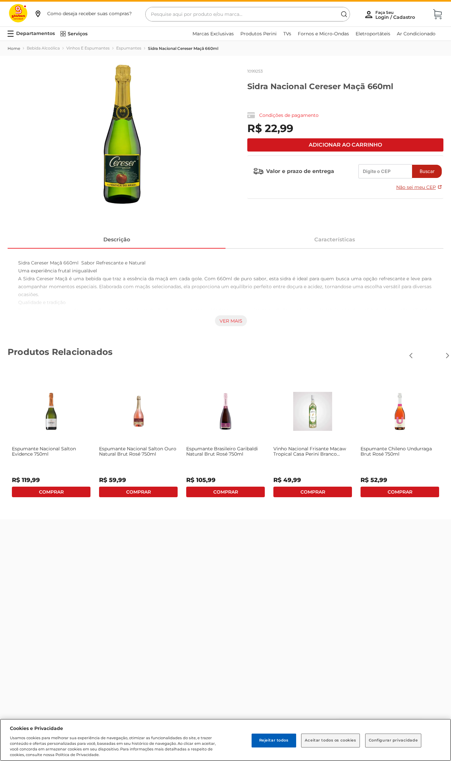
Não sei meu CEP (416, 187)
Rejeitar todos (274, 740)
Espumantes (128, 48)
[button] (83, 13)
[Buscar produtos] (344, 14)
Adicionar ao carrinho (345, 145)
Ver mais (231, 321)
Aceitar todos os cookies (330, 740)
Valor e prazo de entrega (300, 171)
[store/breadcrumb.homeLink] (14, 49)
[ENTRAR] (396, 14)
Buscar (427, 171)
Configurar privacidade (393, 740)
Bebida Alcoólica (43, 48)
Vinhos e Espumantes (88, 48)
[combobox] (247, 14)
